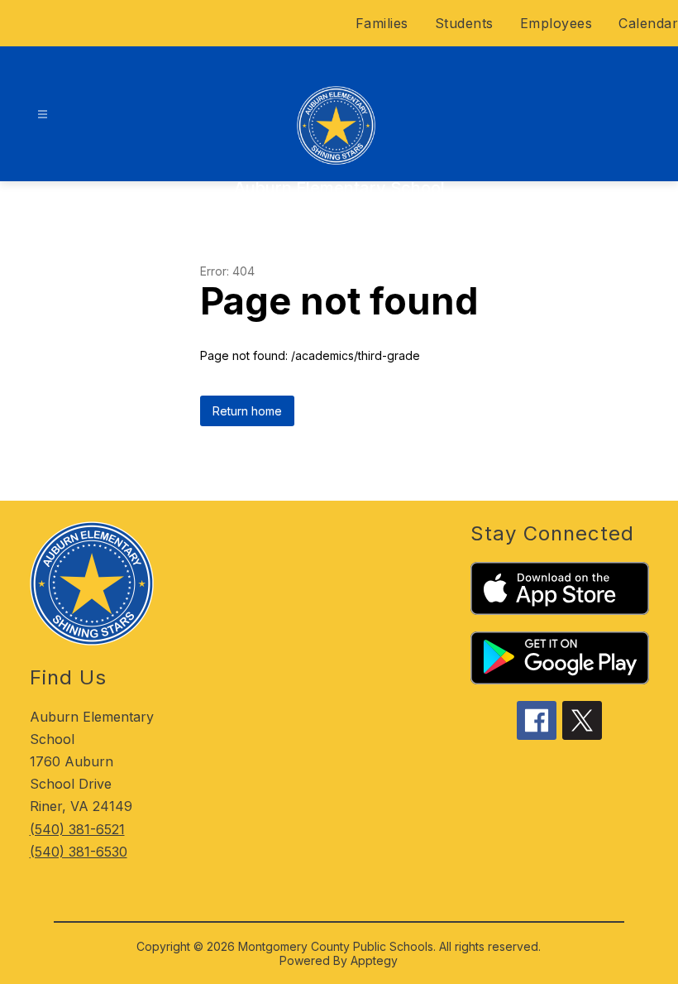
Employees (556, 23)
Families (382, 23)
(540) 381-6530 (78, 851)
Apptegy (374, 960)
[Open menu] (42, 114)
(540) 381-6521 (77, 829)
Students (464, 23)
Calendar (648, 23)
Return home (247, 411)
